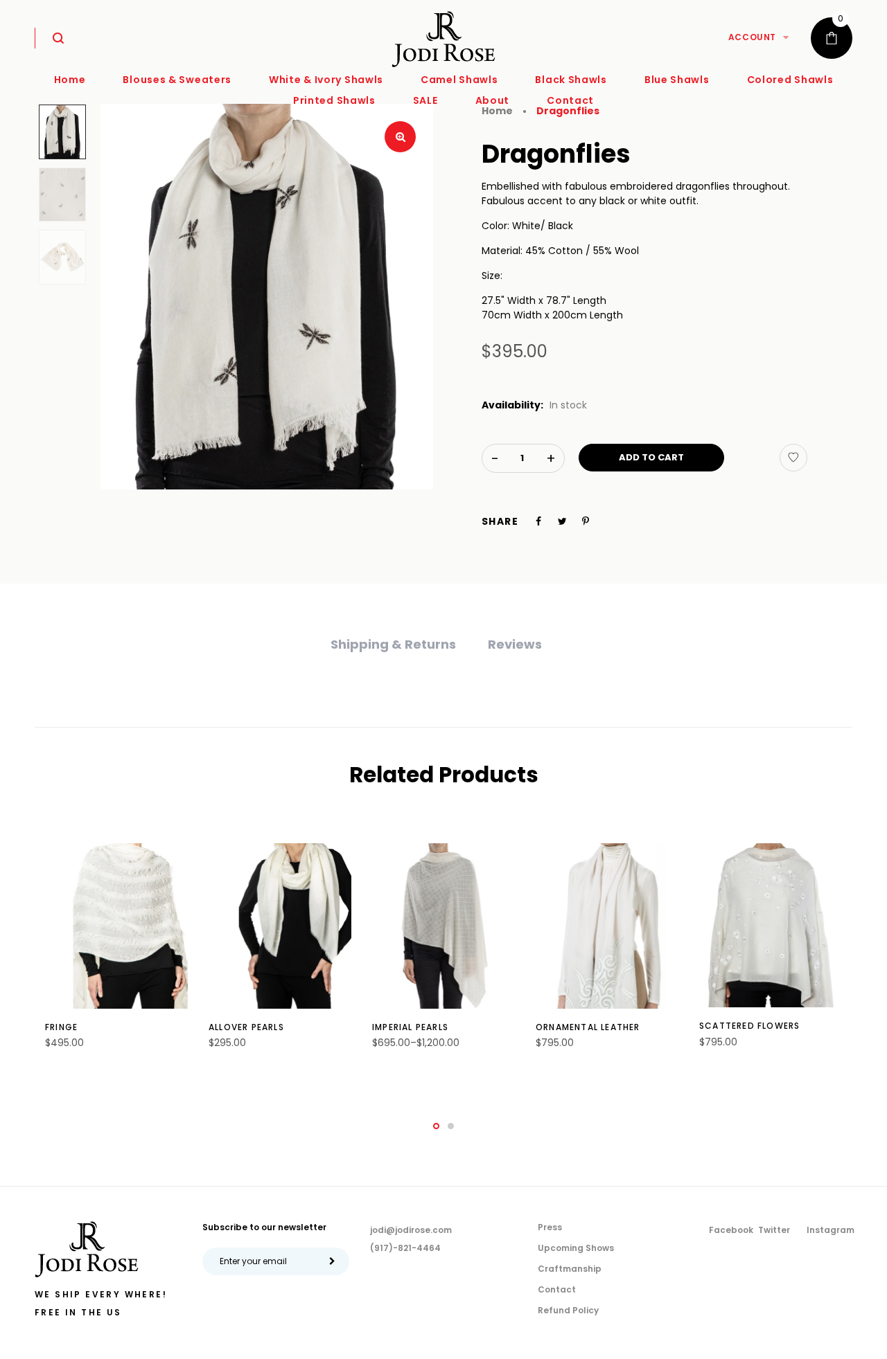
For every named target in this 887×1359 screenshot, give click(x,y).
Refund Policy (568, 1310)
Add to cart (651, 457)
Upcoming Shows (576, 1248)
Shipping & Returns (393, 644)
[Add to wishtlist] (793, 457)
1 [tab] (436, 1126)
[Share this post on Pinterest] (585, 521)
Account (752, 37)
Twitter (774, 1230)
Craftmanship (569, 1269)
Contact (557, 1289)
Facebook (731, 1230)
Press (550, 1227)
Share (500, 521)
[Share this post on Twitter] (562, 521)
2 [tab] (451, 1126)
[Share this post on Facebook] (538, 521)
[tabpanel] (116, 953)
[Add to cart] (132, 1036)
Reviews (515, 644)
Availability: (512, 405)
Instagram (830, 1230)
